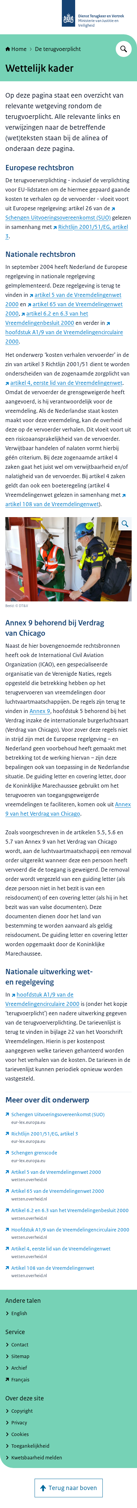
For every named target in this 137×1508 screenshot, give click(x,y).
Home (19, 49)
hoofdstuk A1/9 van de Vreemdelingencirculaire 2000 (64, 337)
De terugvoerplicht (58, 49)
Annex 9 (40, 711)
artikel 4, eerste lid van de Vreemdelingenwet (66, 382)
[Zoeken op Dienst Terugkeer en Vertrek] (124, 49)
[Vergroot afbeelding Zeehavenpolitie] (125, 523)
